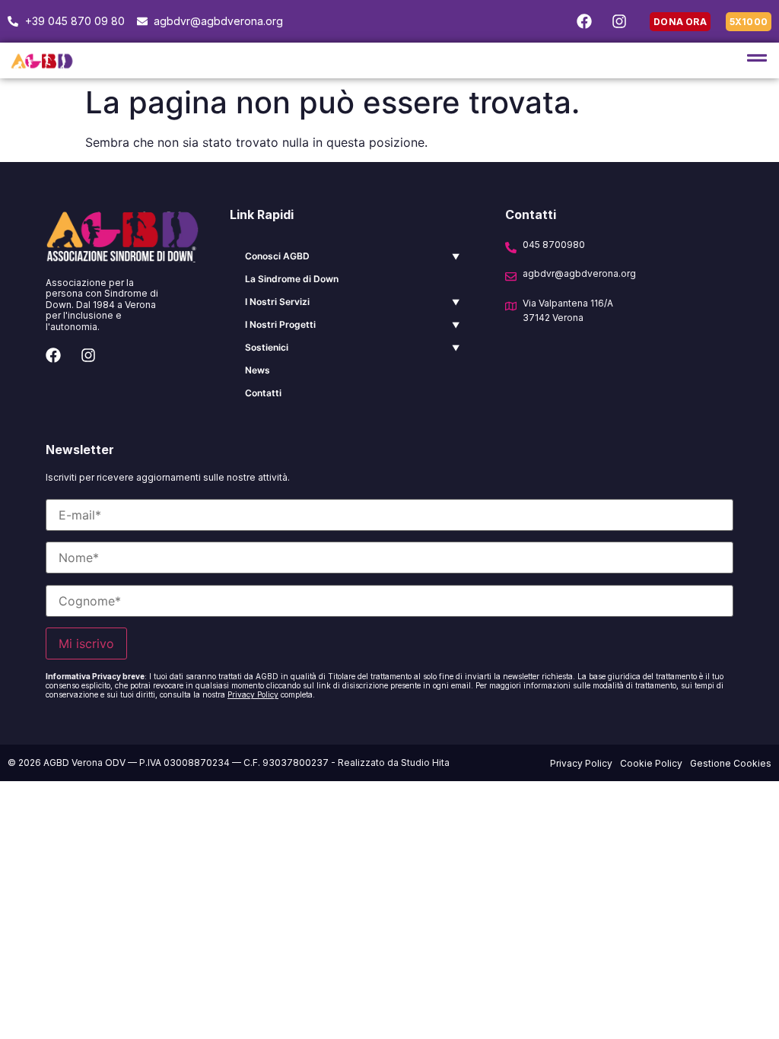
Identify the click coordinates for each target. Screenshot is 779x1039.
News (257, 370)
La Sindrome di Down (292, 278)
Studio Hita (425, 762)
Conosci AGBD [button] (277, 256)
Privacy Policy (252, 694)
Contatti (263, 393)
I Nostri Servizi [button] (277, 301)
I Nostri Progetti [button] (280, 324)
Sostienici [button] (266, 347)
